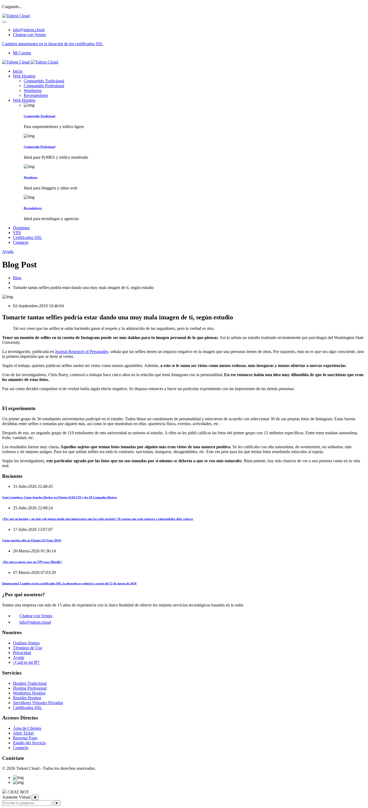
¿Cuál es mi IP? (26, 662)
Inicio (18, 71)
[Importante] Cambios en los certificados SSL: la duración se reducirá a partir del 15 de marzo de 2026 (69, 583)
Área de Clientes (27, 728)
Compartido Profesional (44, 85)
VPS (17, 232)
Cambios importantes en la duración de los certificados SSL (52, 43)
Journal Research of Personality (81, 351)
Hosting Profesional (30, 688)
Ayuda (7, 251)
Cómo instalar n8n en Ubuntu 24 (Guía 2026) (31, 540)
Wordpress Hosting (29, 693)
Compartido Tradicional (44, 81)
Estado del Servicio (29, 742)
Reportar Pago (25, 738)
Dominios (21, 227)
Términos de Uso (27, 647)
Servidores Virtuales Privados (38, 702)
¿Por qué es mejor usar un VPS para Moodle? (32, 561)
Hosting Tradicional (30, 683)
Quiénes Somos (26, 643)
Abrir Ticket (23, 733)
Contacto (20, 242)
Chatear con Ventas (29, 34)
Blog (17, 278)
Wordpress (33, 90)
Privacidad (22, 652)
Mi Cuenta (22, 53)
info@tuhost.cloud (28, 29)
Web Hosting (24, 76)
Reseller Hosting (27, 698)
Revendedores (36, 95)
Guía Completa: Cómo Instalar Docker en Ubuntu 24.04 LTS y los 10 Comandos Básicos (59, 497)
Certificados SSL (27, 237)
